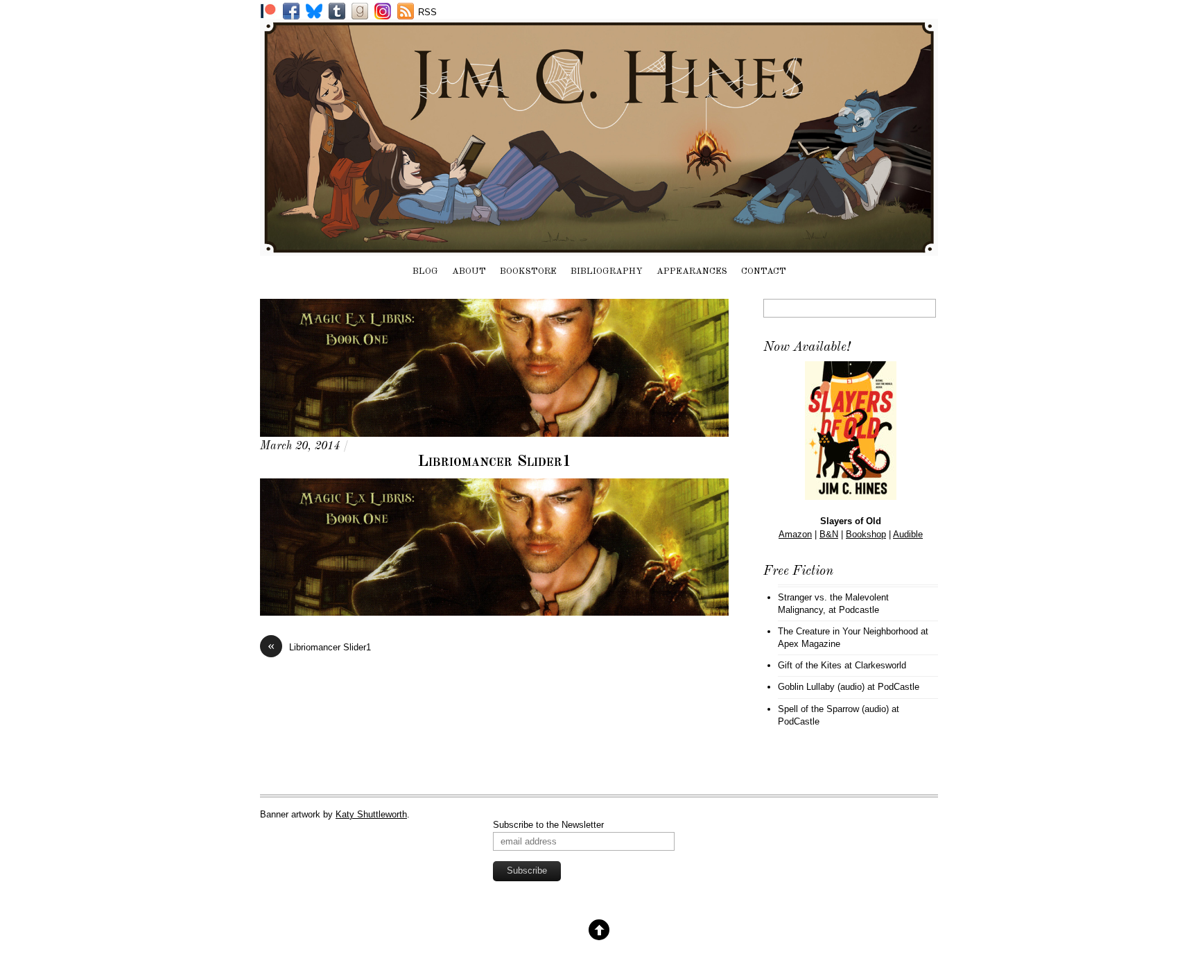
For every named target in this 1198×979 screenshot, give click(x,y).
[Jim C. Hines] (599, 249)
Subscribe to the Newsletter (548, 825)
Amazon (795, 534)
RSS (427, 12)
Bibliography (607, 271)
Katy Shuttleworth (371, 814)
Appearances (692, 271)
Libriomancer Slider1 (494, 461)
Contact (763, 271)
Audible (908, 534)
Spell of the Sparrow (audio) (833, 709)
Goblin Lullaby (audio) (821, 687)
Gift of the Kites (810, 665)
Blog (425, 271)
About (469, 271)
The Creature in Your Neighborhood (848, 631)
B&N (828, 534)
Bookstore (528, 271)
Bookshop (866, 534)
